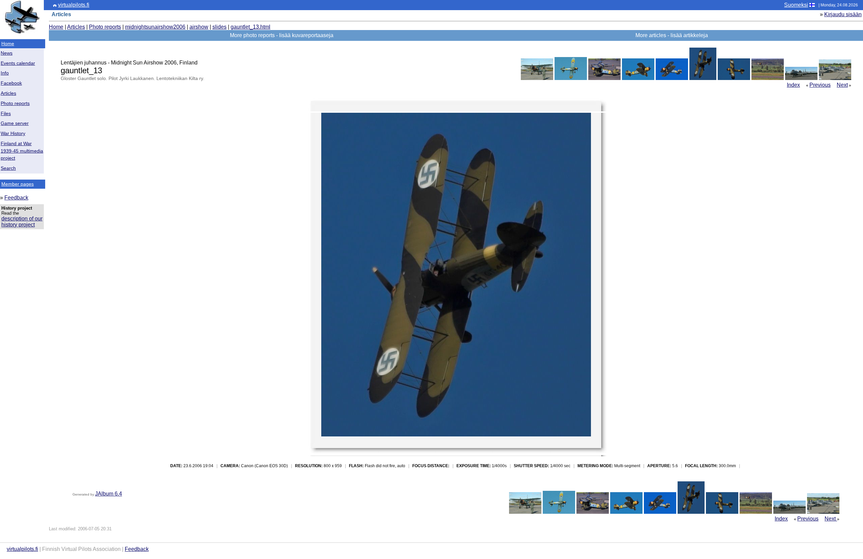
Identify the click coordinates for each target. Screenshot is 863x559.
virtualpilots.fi (73, 5)
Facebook (11, 83)
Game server (15, 123)
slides (219, 27)
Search (8, 168)
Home (7, 43)
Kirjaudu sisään (843, 14)
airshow (198, 27)
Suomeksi (796, 5)
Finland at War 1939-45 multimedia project (22, 151)
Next (842, 85)
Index (793, 85)
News (6, 53)
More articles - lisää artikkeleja (672, 35)
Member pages (17, 184)
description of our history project (21, 222)
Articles (8, 93)
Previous (820, 85)
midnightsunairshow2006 (155, 27)
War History (13, 133)
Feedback (16, 198)
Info (5, 73)
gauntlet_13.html (250, 27)
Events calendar (18, 63)
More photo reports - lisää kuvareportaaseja (281, 35)
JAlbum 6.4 (108, 494)
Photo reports (15, 103)
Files (6, 113)
